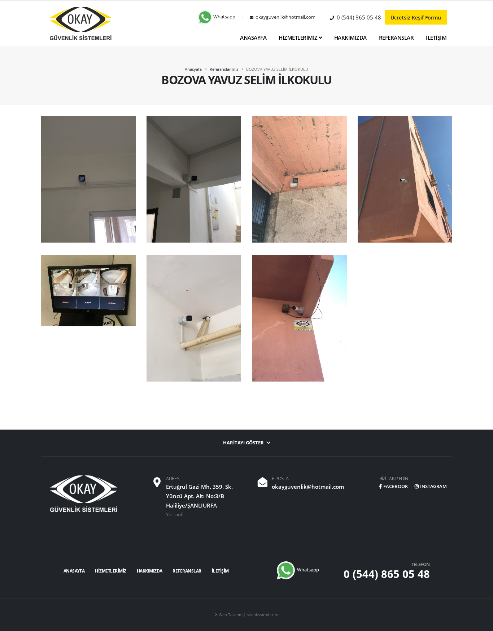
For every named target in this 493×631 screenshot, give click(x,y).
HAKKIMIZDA (350, 37)
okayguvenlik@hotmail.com (308, 486)
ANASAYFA (253, 37)
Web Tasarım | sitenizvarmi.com (248, 614)
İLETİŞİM (436, 37)
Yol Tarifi (175, 515)
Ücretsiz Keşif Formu (416, 17)
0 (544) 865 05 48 (387, 574)
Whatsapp (223, 17)
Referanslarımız (224, 69)
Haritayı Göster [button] (244, 443)
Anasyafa (193, 69)
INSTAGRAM (433, 486)
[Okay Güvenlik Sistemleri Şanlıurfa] (80, 22)
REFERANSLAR (396, 37)
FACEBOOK (395, 486)
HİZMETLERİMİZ (299, 37)
